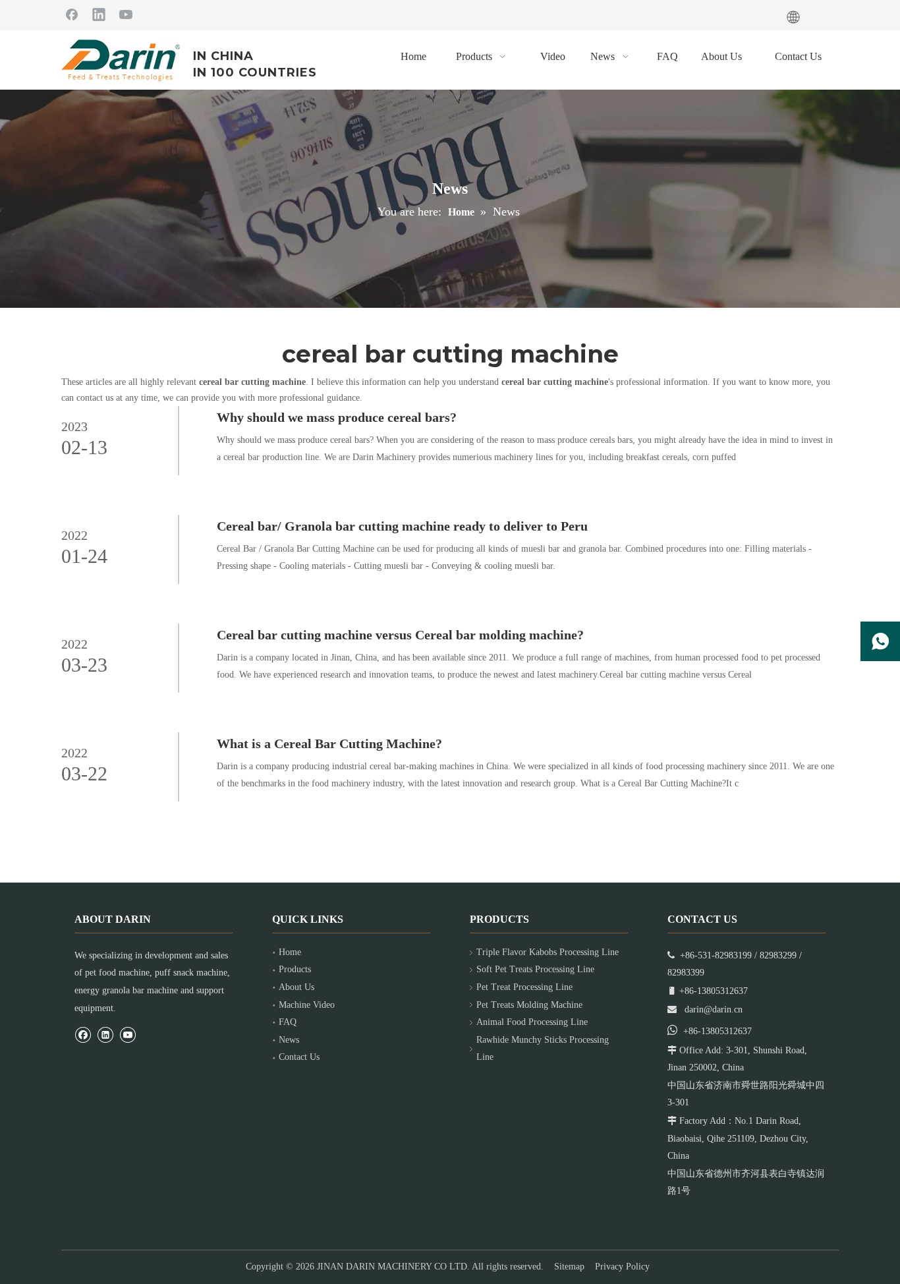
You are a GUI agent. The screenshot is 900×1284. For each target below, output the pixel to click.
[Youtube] (125, 13)
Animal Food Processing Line (532, 1022)
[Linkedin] (98, 13)
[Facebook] (71, 13)
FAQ (287, 1022)
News (289, 1040)
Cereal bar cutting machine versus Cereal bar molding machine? (400, 634)
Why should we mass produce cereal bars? (337, 417)
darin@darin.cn (714, 1009)
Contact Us (299, 1057)
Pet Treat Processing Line (524, 987)
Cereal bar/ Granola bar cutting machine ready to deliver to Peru (402, 526)
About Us (296, 987)
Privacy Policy (622, 1266)
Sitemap (569, 1266)
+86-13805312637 (717, 1031)
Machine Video (307, 1005)
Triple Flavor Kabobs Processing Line (547, 952)
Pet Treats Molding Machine (529, 1005)
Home (290, 952)
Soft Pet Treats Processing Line (535, 969)
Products (295, 969)
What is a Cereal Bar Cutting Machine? (329, 743)
